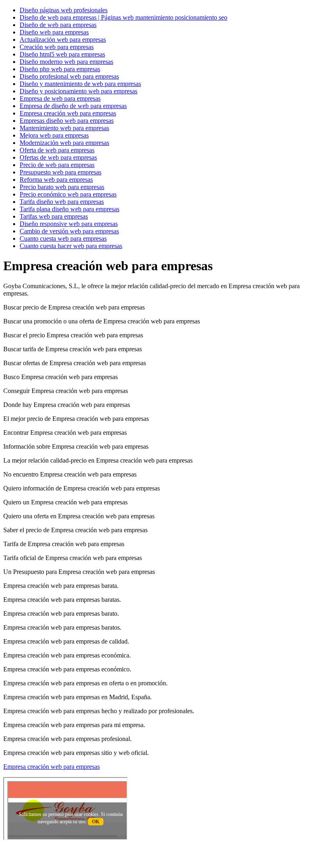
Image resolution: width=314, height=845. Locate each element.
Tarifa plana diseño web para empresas (69, 209)
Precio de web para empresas (57, 164)
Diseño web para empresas (54, 32)
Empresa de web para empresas (60, 98)
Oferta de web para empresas (57, 150)
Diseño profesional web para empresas (69, 76)
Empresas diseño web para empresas (67, 120)
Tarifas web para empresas (54, 216)
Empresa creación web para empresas (68, 113)
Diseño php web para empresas (60, 69)
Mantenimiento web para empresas (64, 127)
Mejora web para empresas (54, 135)
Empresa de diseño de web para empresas (73, 105)
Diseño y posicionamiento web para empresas (78, 91)
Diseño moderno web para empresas (66, 61)
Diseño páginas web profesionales (64, 10)
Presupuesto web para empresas (60, 172)
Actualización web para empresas (63, 39)
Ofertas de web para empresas (58, 157)
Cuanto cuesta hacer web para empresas (71, 245)
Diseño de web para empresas (58, 24)
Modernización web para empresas (64, 142)
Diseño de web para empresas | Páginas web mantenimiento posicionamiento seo (123, 17)
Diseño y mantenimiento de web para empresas (80, 83)
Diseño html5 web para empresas (62, 54)
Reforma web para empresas (56, 179)
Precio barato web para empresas (62, 186)
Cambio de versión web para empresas (69, 231)
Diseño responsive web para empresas (69, 223)
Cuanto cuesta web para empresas (63, 238)
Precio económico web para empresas (68, 194)
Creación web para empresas (57, 46)
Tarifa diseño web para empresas (62, 201)
